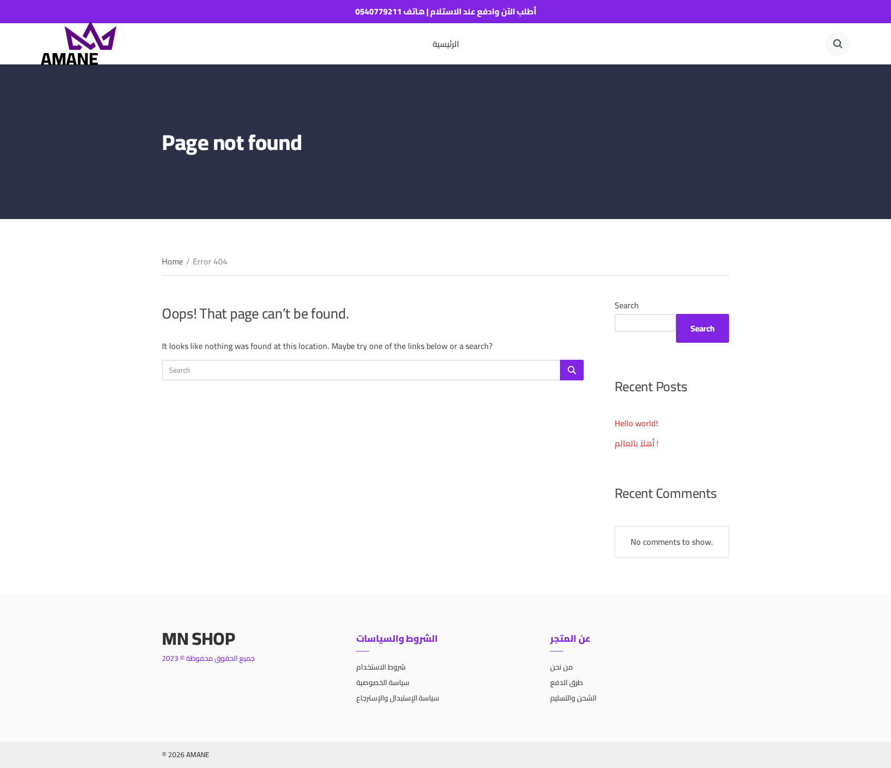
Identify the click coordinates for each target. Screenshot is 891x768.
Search (627, 305)
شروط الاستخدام (381, 667)
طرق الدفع (566, 682)
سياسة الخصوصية (382, 682)
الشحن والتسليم (573, 698)
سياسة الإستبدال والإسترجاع (398, 698)
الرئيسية (446, 44)
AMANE (69, 58)
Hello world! (636, 423)
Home (172, 261)
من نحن (561, 667)
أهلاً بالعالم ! (636, 443)
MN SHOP (198, 638)
